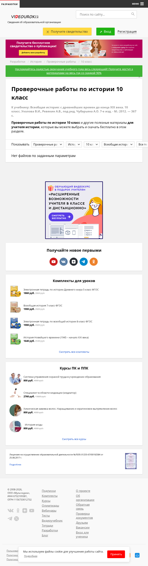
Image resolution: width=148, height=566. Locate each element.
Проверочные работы (61, 61)
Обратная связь (83, 506)
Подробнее (15, 464)
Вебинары (49, 510)
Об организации (85, 498)
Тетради (47, 525)
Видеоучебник (52, 520)
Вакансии (83, 527)
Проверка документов (84, 516)
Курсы (46, 501)
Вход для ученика (82, 534)
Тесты (46, 515)
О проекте (83, 491)
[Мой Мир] (137, 555)
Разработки (17, 61)
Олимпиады (50, 505)
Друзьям (82, 523)
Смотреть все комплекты (74, 352)
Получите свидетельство (69, 31)
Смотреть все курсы (74, 439)
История (36, 61)
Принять (116, 554)
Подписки (49, 491)
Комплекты (50, 496)
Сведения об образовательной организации (34, 22)
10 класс (86, 61)
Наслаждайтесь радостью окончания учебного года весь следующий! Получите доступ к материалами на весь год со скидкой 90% (74, 71)
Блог (45, 535)
